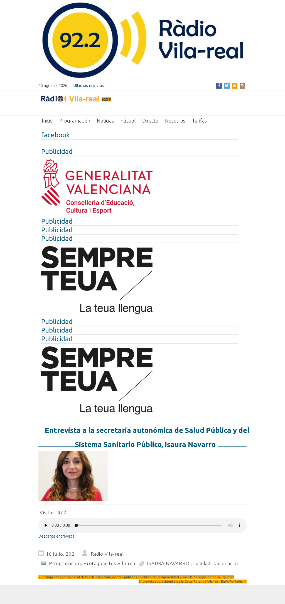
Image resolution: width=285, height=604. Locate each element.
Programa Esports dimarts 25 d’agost (141, 85)
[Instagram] (242, 85)
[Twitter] (227, 85)
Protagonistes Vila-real (110, 563)
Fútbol (128, 120)
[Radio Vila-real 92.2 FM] (76, 102)
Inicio (47, 120)
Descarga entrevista (56, 536)
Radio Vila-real (107, 553)
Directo (150, 120)
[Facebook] (219, 85)
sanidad (201, 563)
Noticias (105, 120)
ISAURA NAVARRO (168, 563)
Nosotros (175, 120)
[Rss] (234, 85)
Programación (74, 120)
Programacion (65, 563)
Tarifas (199, 120)
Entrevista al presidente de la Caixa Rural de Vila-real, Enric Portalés (193, 581)
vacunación (227, 563)
